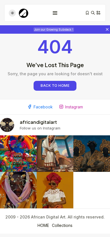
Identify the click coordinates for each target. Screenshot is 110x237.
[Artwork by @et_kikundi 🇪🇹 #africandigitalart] (55, 153)
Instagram (74, 106)
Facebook (43, 106)
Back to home (55, 85)
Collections (62, 225)
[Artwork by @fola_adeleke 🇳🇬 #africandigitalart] (91, 153)
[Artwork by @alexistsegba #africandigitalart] (18, 190)
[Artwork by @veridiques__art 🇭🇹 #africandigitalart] (18, 153)
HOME (43, 225)
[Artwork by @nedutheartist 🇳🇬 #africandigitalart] (55, 190)
